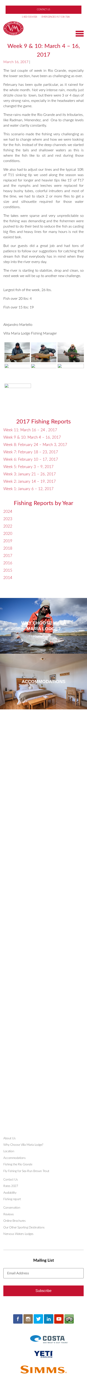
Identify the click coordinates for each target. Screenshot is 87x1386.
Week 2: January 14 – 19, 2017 (29, 481)
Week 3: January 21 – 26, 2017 (29, 474)
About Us (9, 1138)
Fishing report (12, 1199)
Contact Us (10, 1179)
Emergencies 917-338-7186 (55, 17)
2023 (7, 519)
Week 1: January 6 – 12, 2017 (28, 489)
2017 (7, 556)
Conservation (11, 1207)
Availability (9, 1192)
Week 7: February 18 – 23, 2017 (30, 452)
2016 (7, 563)
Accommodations (14, 1158)
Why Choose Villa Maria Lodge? (23, 1144)
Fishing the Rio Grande (17, 1164)
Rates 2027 (10, 1186)
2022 (7, 526)
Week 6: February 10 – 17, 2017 (30, 459)
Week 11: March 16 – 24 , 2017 (30, 430)
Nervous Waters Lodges (18, 1234)
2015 (7, 570)
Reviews (8, 1214)
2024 (7, 511)
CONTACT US (43, 9)
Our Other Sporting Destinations (24, 1227)
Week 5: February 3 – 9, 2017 (28, 467)
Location (8, 1151)
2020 (7, 534)
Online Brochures (14, 1220)
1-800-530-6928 (29, 17)
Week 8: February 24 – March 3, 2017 (35, 445)
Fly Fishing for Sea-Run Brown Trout (26, 1171)
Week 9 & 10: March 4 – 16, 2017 (32, 437)
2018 (7, 548)
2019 (7, 541)
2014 (7, 578)
